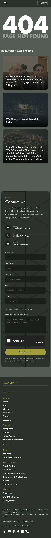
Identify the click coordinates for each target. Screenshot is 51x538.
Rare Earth (8, 412)
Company (9, 274)
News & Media (10, 462)
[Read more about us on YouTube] (9, 531)
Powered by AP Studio (10, 526)
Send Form (25, 352)
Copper (6, 416)
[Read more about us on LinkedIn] (5, 531)
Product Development (13, 439)
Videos (6, 480)
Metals (6, 398)
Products (7, 425)
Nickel (5, 401)
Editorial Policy (28, 521)
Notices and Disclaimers (27, 361)
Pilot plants (8, 428)
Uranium (7, 420)
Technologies (9, 392)
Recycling (7, 453)
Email (8, 285)
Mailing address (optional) (19, 309)
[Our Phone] (27, 531)
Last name (9, 263)
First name (10, 252)
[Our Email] (22, 531)
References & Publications (15, 477)
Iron (4, 405)
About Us (7, 489)
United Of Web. (25, 526)
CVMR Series (9, 466)
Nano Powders (9, 436)
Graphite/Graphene (12, 457)
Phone (7, 296)
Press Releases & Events (14, 473)
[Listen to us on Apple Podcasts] (18, 531)
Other (5, 450)
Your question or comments (17, 314)
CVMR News (8, 470)
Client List (7, 493)
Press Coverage (10, 484)
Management (9, 500)
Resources (7, 445)
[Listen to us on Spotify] (14, 531)
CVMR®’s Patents (11, 497)
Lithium (6, 409)
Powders (7, 432)
